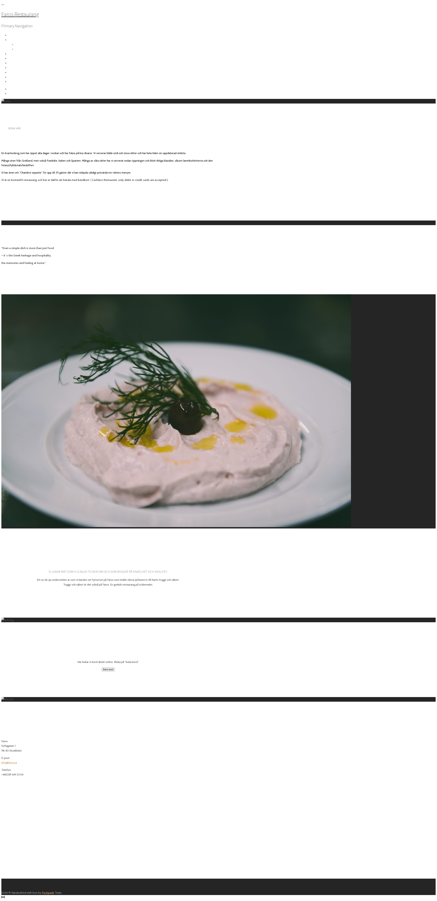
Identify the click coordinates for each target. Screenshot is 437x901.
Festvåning (19, 77)
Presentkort (21, 72)
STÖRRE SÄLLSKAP (23, 67)
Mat (17, 44)
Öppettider (20, 63)
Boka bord (19, 54)
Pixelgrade (48, 892)
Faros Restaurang (20, 14)
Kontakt (18, 81)
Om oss (17, 35)
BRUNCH (17, 58)
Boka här (15, 128)
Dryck (18, 49)
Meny (15, 40)
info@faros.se (9, 762)
